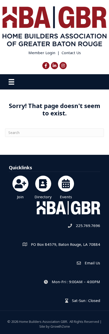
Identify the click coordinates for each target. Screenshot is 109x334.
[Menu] (11, 81)
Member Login (41, 52)
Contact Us (71, 52)
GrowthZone (60, 326)
